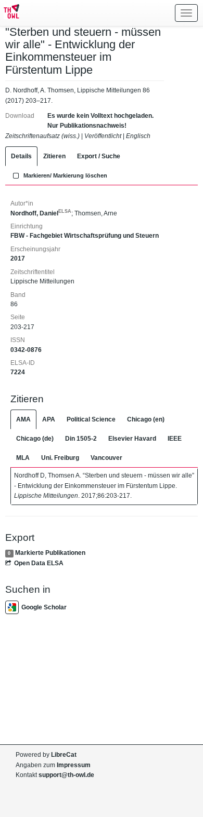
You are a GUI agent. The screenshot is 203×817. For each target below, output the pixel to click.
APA (48, 419)
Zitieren (54, 156)
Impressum (74, 765)
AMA (23, 419)
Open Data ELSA (39, 563)
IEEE (175, 438)
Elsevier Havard (132, 438)
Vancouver (106, 457)
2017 (17, 258)
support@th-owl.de (66, 775)
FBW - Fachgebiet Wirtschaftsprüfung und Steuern (84, 235)
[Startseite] (9, 13)
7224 (17, 372)
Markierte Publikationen (50, 552)
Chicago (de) (35, 438)
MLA (23, 457)
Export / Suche (98, 156)
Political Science (91, 419)
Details (21, 156)
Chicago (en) (145, 419)
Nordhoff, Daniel (40, 213)
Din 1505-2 (81, 438)
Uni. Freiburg (60, 457)
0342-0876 (26, 349)
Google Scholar (44, 607)
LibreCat (64, 754)
